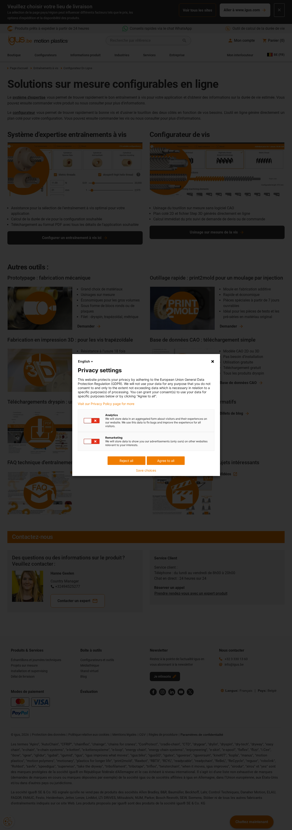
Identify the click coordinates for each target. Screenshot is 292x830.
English (84, 361)
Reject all (126, 461)
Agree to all (165, 461)
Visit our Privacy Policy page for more (106, 404)
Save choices (146, 470)
